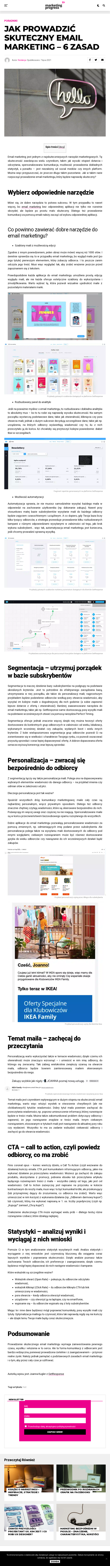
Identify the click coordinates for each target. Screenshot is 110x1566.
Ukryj (61, 147)
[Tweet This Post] (95, 59)
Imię (26, 1406)
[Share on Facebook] (90, 59)
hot (24, 1387)
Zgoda (55, 1561)
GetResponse (56, 1373)
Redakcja (22, 60)
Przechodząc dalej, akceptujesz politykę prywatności (51, 1426)
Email (27, 1416)
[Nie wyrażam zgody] (106, 1558)
